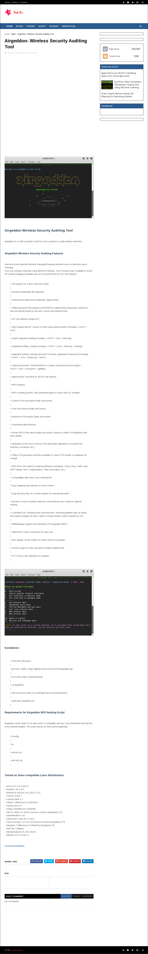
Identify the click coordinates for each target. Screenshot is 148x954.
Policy (81, 25)
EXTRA (19, 26)
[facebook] (128, 2)
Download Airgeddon (14, 846)
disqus (76, 896)
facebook (87, 896)
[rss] (123, 2)
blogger (66, 896)
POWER (31, 26)
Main (13, 34)
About (15, 2)
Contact (24, 2)
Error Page (69, 26)
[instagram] (142, 2)
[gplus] (137, 2)
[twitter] (133, 2)
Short (42, 26)
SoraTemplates (16, 950)
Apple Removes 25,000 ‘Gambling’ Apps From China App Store (118, 74)
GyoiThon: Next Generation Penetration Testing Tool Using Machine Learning (127, 85)
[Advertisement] (49, 76)
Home (7, 2)
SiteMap (54, 26)
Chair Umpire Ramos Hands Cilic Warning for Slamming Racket (117, 95)
